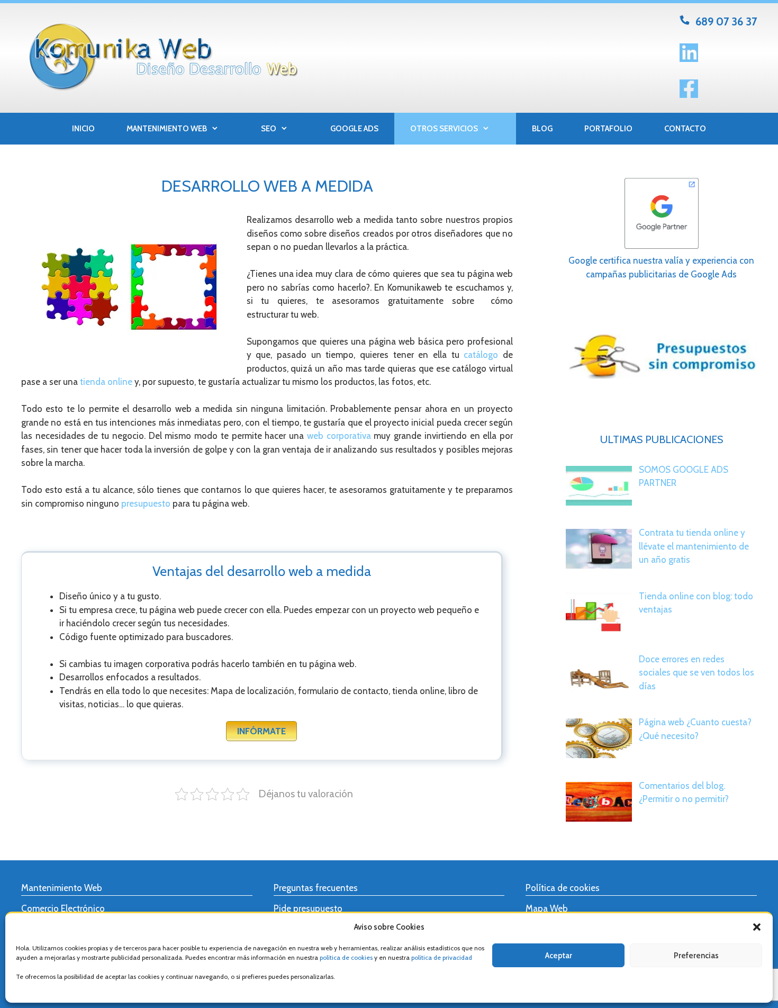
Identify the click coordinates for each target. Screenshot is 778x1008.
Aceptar (558, 955)
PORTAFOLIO (608, 128)
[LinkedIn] (689, 58)
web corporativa (339, 435)
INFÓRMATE (261, 731)
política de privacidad (441, 957)
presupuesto (145, 503)
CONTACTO (685, 128)
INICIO (83, 128)
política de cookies (346, 957)
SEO (268, 128)
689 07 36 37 (726, 21)
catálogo (481, 354)
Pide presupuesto (308, 908)
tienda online (106, 381)
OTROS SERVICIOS (444, 128)
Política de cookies (563, 888)
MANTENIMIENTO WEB (166, 128)
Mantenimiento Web (61, 888)
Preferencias (696, 955)
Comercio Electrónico (63, 908)
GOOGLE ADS (354, 128)
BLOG (542, 128)
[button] (757, 927)
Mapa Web (547, 908)
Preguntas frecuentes (316, 888)
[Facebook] (689, 94)
